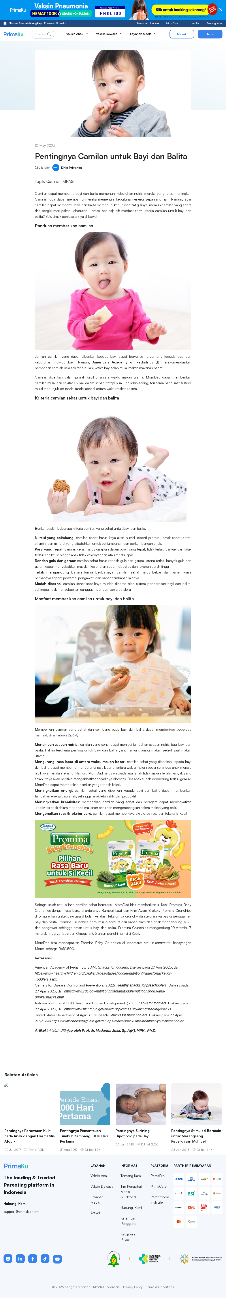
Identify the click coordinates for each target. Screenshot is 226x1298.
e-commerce (161, 943)
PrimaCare (172, 23)
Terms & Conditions (160, 1287)
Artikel (196, 23)
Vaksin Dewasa (101, 1186)
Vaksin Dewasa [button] (106, 34)
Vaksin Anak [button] (74, 34)
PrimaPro (158, 1176)
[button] (8, 1258)
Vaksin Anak (99, 1176)
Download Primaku (37, 23)
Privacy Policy (133, 1287)
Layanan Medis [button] (140, 34)
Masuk (182, 34)
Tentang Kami (214, 23)
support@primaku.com (21, 1211)
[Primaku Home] (13, 34)
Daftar (210, 34)
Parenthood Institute (147, 23)
